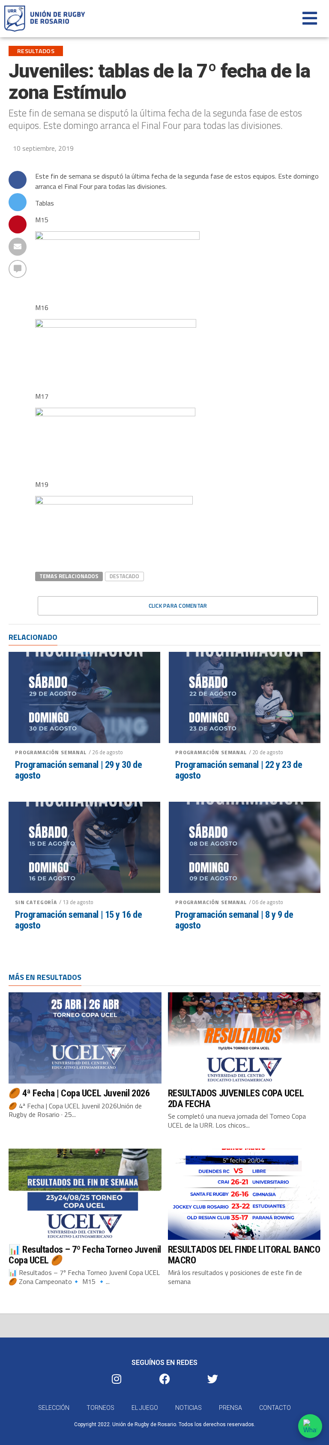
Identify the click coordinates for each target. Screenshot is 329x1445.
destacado (124, 576)
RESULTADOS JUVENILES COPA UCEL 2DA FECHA (236, 1098)
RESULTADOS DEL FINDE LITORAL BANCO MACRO (244, 1255)
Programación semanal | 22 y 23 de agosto (238, 769)
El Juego (145, 1407)
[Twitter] (212, 1378)
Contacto (275, 1407)
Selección (53, 1407)
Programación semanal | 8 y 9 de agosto (234, 919)
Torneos (100, 1407)
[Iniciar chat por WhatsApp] (310, 1426)
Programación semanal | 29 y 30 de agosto (78, 769)
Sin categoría (36, 902)
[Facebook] (164, 1378)
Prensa (230, 1407)
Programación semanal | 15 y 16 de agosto (78, 919)
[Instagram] (116, 1378)
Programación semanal (51, 752)
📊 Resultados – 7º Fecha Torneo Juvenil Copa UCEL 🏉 (85, 1255)
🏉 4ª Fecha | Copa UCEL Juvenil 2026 (79, 1093)
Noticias (188, 1407)
